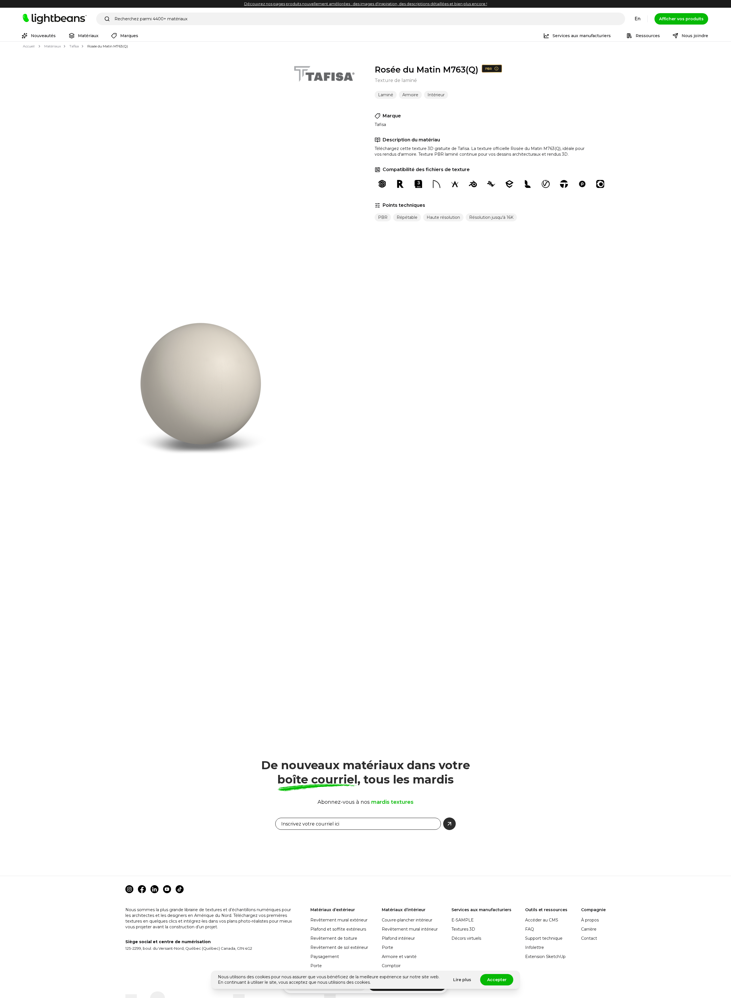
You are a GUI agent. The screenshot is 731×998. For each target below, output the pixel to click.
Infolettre (534, 947)
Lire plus (462, 979)
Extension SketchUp (545, 956)
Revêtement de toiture (333, 938)
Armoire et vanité (399, 956)
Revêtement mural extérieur (338, 920)
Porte (316, 965)
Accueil (29, 46)
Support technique (544, 938)
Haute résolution (443, 217)
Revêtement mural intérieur (410, 929)
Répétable (407, 217)
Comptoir (391, 965)
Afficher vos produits (681, 18)
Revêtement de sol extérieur (339, 947)
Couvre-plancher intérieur (407, 920)
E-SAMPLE (462, 920)
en (637, 18)
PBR (382, 217)
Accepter (497, 979)
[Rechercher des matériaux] (107, 19)
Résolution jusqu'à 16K (491, 217)
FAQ (529, 929)
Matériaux (52, 46)
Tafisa (74, 46)
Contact (589, 938)
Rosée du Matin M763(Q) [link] (107, 46)
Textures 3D (463, 929)
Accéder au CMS (541, 920)
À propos (590, 920)
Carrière (589, 929)
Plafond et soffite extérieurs (338, 929)
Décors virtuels (466, 938)
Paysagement (324, 956)
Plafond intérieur (398, 938)
